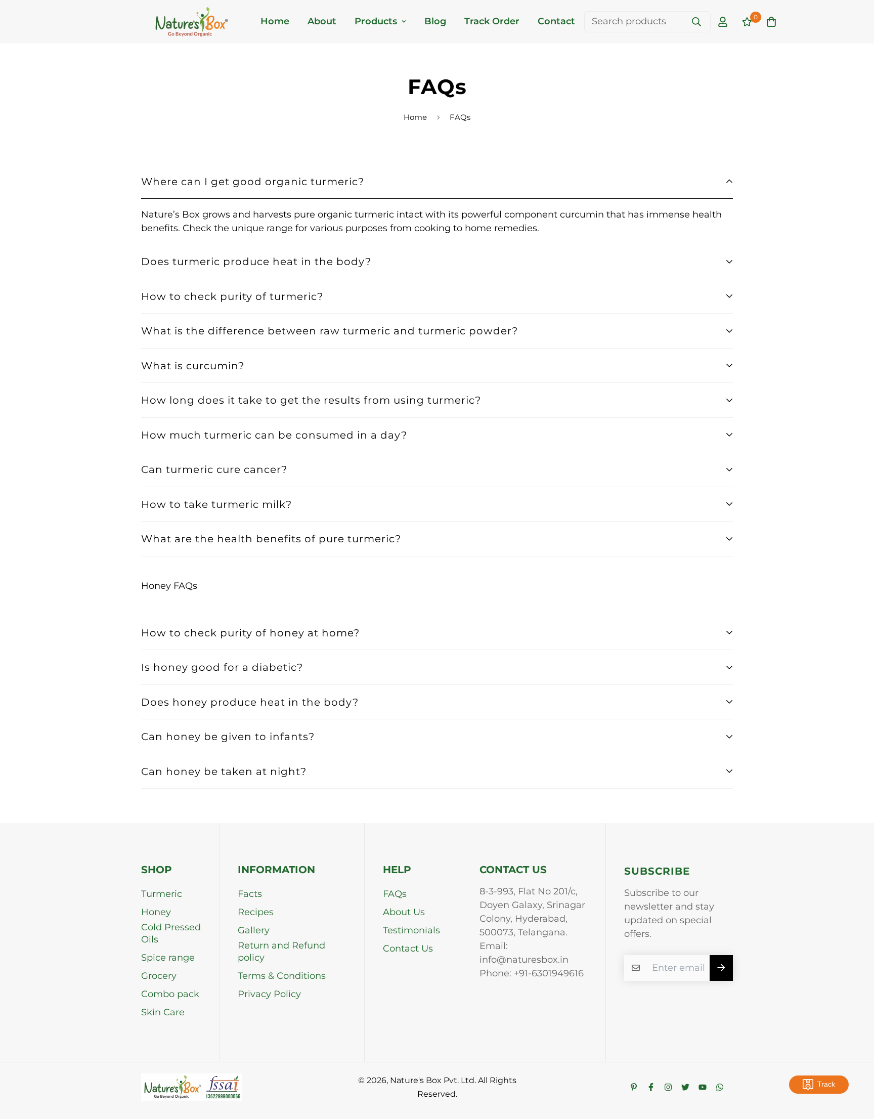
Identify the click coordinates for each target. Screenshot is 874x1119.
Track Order (491, 21)
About (322, 21)
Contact (556, 21)
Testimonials (411, 930)
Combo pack (170, 994)
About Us (404, 912)
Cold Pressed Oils (171, 933)
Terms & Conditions (282, 975)
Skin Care (163, 1012)
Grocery (159, 975)
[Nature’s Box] (191, 22)
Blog (435, 21)
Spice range (168, 957)
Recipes (256, 912)
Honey (156, 912)
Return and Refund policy (281, 951)
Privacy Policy (269, 994)
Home (274, 21)
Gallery (254, 930)
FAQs (395, 893)
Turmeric (161, 893)
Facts (250, 893)
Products (376, 21)
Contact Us (408, 948)
